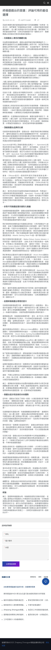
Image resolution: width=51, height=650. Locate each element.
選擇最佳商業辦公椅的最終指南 (14, 615)
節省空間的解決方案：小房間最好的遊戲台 (38, 600)
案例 (39, 577)
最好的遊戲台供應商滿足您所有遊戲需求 (14, 600)
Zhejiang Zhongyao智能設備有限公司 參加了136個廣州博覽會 (14, 610)
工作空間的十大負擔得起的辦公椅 (14, 619)
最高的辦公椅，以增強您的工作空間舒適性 (38, 615)
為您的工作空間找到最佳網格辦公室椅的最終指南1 (38, 610)
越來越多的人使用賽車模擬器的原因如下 (14, 605)
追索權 (46, 577)
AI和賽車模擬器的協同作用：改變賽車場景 (19, 587)
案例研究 (33, 577)
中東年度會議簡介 (34, 605)
